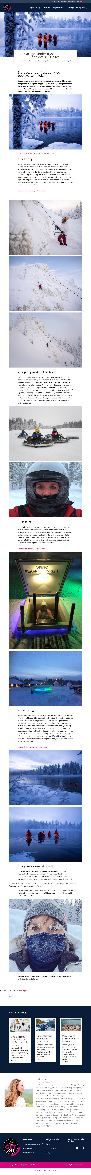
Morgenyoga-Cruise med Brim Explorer (70, 1038)
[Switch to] (78, 2)
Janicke (24, 61)
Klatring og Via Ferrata (46, 61)
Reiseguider (80, 8)
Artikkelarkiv (27, 1148)
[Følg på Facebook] (71, 1147)
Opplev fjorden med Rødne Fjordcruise (44, 1038)
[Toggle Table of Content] (52, 153)
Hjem (32, 8)
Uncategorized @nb (63, 61)
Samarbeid (63, 1)
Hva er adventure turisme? (33, 1144)
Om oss (53, 1)
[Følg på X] (83, 1147)
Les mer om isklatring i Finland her (32, 191)
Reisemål (46, 8)
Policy (58, 1)
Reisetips (71, 8)
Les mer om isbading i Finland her (31, 549)
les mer (14, 1060)
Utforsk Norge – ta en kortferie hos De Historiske (20, 1039)
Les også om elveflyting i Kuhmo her (32, 747)
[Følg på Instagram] (77, 1147)
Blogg (38, 8)
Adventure (33, 61)
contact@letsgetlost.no (73, 1165)
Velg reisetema (58, 8)
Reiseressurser (72, 1)
